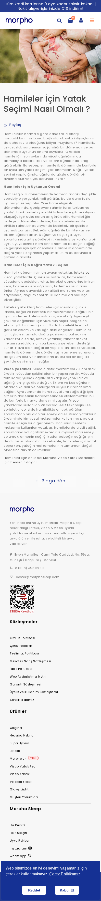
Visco (74, 400)
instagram (18, 848)
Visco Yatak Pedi (23, 766)
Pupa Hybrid (19, 743)
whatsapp (18, 856)
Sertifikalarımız (22, 700)
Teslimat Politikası (24, 653)
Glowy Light (19, 789)
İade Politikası (21, 669)
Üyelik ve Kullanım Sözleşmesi (34, 692)
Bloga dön (53, 481)
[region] (50, 6)
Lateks (15, 751)
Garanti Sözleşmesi (25, 684)
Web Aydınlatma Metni (28, 676)
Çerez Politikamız (64, 874)
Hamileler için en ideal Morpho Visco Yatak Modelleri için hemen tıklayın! (49, 460)
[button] (59, 20)
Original (16, 728)
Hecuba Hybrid (22, 735)
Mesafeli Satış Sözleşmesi (30, 661)
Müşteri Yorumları (24, 797)
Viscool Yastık (21, 782)
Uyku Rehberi (20, 841)
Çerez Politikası (22, 646)
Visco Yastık (19, 774)
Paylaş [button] (15, 124)
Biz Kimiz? (18, 825)
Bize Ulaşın (18, 833)
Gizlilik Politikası (22, 638)
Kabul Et (67, 890)
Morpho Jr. (18, 758)
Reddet (34, 890)
